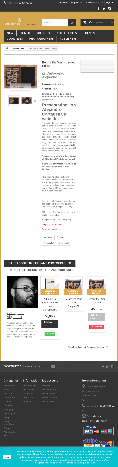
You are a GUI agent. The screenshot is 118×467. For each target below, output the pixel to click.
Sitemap (27, 401)
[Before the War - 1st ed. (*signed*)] (27, 100)
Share (60, 237)
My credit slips (49, 389)
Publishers (68, 38)
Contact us (63, 2)
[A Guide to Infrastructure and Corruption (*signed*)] (50, 286)
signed (25, 33)
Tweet (49, 237)
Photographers (41, 38)
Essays (7, 417)
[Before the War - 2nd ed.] (96, 286)
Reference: (47, 84)
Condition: (47, 89)
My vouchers (48, 401)
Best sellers (28, 389)
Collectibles (67, 33)
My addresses (48, 393)
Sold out (43, 33)
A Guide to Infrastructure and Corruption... (50, 304)
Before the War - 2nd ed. (96, 301)
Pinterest (64, 243)
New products (29, 385)
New (10, 33)
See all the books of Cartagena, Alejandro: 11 (88, 347)
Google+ (50, 243)
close (7, 457)
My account (50, 380)
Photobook (9, 385)
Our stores (28, 393)
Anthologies (9, 413)
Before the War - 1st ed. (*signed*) (73, 303)
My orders (47, 385)
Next (35, 100)
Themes (89, 33)
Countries (15, 38)
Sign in (109, 2)
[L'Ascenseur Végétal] (20, 22)
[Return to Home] (7, 48)
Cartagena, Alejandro (53, 75)
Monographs (10, 409)
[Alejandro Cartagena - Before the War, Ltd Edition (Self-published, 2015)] (14, 100)
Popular (7, 428)
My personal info (50, 397)
